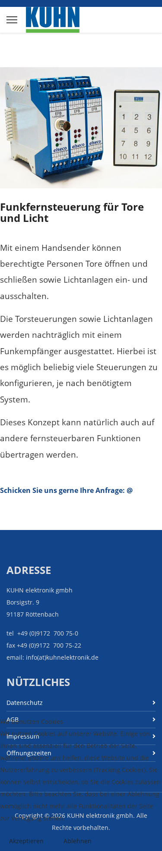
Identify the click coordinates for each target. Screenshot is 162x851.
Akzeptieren (26, 841)
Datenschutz (24, 702)
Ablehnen (78, 841)
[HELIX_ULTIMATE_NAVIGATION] (11, 20)
